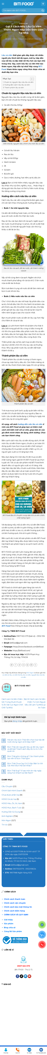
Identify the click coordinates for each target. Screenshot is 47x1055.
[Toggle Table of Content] (31, 79)
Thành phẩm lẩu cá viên (14, 88)
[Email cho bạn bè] (23, 665)
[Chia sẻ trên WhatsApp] (11, 665)
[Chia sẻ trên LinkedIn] (31, 665)
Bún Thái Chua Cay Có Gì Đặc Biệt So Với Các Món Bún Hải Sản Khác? (25, 764)
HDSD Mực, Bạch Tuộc (12, 808)
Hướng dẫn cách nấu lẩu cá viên (17, 85)
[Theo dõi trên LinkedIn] (25, 976)
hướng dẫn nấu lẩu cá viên (30, 424)
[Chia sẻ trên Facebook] (15, 665)
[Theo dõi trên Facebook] (17, 976)
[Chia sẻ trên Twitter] (19, 665)
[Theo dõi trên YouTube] (29, 976)
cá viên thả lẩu (17, 675)
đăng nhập (17, 721)
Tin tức (5, 825)
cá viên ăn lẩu (7, 675)
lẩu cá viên (27, 675)
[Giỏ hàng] (43, 4)
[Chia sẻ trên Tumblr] (35, 665)
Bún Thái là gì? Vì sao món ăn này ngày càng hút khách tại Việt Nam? (24, 772)
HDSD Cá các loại (9, 799)
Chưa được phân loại (11, 795)
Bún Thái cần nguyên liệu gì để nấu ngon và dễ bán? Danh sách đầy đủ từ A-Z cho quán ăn (25, 749)
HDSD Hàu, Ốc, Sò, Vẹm (12, 803)
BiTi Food (6, 626)
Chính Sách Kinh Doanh (12, 791)
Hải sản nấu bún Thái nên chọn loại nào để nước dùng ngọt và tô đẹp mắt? (25, 741)
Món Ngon (23, 23)
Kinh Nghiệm (7, 816)
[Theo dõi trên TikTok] (21, 976)
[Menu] (3, 4)
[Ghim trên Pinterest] (27, 665)
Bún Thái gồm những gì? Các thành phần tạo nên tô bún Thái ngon (25, 757)
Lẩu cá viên (7, 55)
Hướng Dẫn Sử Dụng (11, 812)
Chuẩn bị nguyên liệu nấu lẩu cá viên (18, 82)
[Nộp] (43, 10)
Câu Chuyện (7, 786)
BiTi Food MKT (36, 39)
